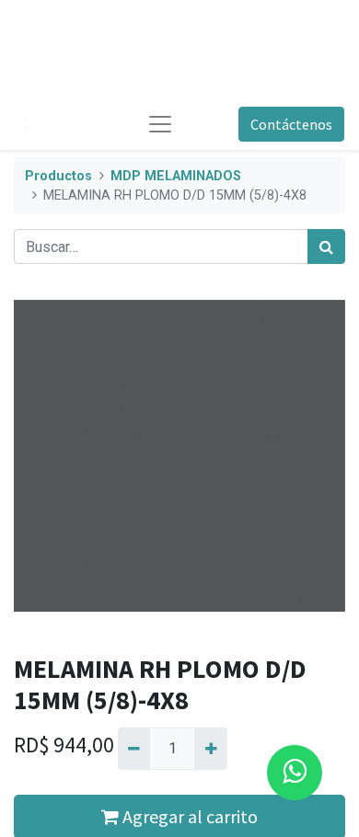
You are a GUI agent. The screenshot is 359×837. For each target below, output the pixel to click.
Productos (58, 176)
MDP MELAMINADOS (175, 176)
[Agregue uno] (210, 749)
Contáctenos (291, 124)
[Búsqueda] (326, 246)
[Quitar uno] (134, 749)
